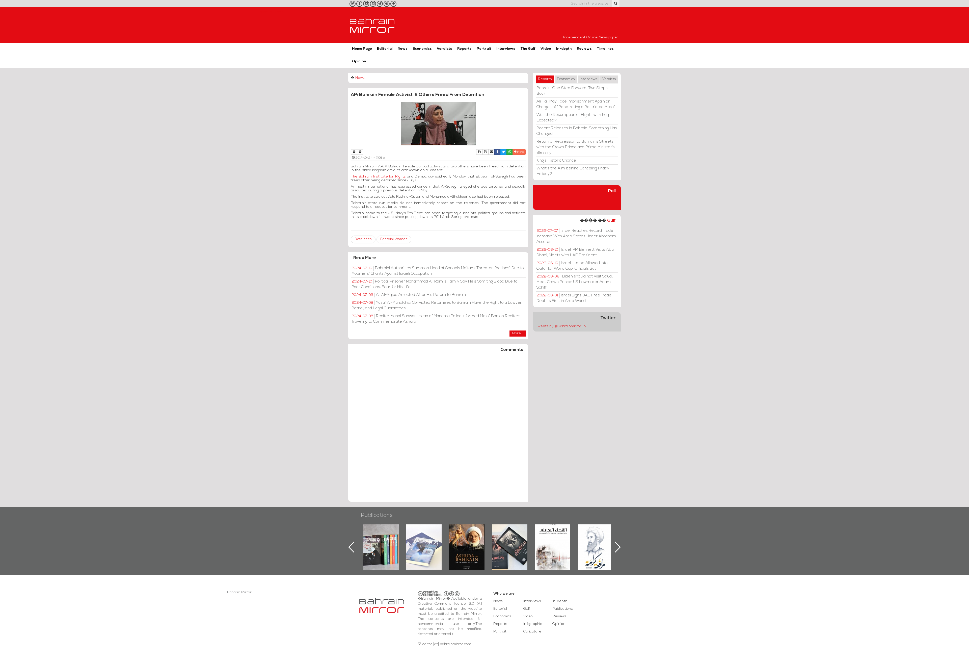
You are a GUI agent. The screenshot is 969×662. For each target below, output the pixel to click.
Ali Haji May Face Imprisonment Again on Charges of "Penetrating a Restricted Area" (575, 104)
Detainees (363, 239)
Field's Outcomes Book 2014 (595, 533)
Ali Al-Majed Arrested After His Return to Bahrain (409, 295)
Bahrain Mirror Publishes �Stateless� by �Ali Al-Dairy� (467, 539)
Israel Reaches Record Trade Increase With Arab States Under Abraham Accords (576, 236)
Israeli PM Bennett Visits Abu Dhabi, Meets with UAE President (575, 252)
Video (546, 49)
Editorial (385, 49)
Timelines (605, 49)
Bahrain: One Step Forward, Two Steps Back (572, 91)
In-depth (564, 49)
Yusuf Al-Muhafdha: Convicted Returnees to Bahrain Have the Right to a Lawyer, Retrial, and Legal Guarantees (437, 305)
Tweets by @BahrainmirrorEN (561, 326)
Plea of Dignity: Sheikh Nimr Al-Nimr (552, 536)
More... (517, 333)
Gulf (611, 220)
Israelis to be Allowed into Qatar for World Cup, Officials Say (572, 266)
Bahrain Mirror (372, 25)
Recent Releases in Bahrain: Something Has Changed (576, 131)
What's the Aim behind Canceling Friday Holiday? (572, 171)
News (403, 49)
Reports (464, 49)
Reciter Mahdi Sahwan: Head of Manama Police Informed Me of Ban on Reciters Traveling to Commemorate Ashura (436, 319)
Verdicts (444, 49)
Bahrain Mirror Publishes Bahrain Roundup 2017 (381, 539)
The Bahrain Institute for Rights (378, 177)
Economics (422, 49)
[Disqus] (438, 429)
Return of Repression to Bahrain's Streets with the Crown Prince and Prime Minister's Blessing (575, 147)
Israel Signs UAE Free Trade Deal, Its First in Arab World (573, 298)
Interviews (505, 49)
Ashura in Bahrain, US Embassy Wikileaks (424, 539)
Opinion (359, 61)
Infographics (533, 624)
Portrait (484, 49)
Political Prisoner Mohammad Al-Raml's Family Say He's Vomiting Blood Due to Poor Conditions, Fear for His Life (435, 284)
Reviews (584, 49)
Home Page (362, 49)
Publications (377, 515)
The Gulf (527, 49)
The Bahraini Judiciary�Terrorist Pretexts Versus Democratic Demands (510, 542)
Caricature (532, 631)
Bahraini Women (394, 239)
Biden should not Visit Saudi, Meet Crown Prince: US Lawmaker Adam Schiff (574, 282)
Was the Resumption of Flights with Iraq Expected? (572, 117)
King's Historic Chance (556, 161)
